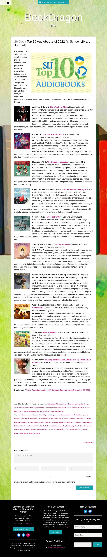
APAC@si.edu (28, 524)
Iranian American (52, 408)
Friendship (22, 422)
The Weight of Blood (59, 107)
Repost (36, 411)
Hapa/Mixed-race (39, 408)
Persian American (28, 411)
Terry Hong (64, 527)
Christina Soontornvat (21, 419)
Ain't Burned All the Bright (38, 415)
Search (97, 545)
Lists (59, 408)
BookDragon (53, 17)
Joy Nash (85, 422)
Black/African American (59, 404)
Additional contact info (23, 529)
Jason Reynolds (69, 422)
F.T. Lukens (87, 419)
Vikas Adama (24, 433)
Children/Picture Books (75, 404)
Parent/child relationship (57, 426)
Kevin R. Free (28, 426)
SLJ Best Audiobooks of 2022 (39, 429)
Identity (41, 422)
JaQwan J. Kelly (50, 422)
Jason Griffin (59, 422)
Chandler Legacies (81, 415)
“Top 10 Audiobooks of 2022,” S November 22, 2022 (57, 390)
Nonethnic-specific (84, 408)
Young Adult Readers (57, 411)
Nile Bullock (44, 426)
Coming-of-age (48, 419)
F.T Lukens (79, 419)
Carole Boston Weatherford (66, 415)
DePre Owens (58, 419)
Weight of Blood (34, 433)
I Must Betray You (54, 217)
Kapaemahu (37, 308)
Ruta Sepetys (70, 426)
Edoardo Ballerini (69, 419)
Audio (48, 404)
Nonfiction (17, 411)
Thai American (44, 411)
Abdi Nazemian (24, 415)
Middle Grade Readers (69, 408)
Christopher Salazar (36, 419)
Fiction (30, 408)
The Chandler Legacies (57, 162)
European (24, 408)
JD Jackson (78, 422)
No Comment (88, 442)
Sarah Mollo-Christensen (83, 426)
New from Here (50, 332)
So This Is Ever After (52, 135)
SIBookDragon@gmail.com (56, 547)
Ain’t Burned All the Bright (74, 189)
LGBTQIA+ (36, 426)
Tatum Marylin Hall (74, 429)
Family (16, 422)
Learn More (56, 532)
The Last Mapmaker (62, 244)
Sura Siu (65, 429)
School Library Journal (21, 429)
